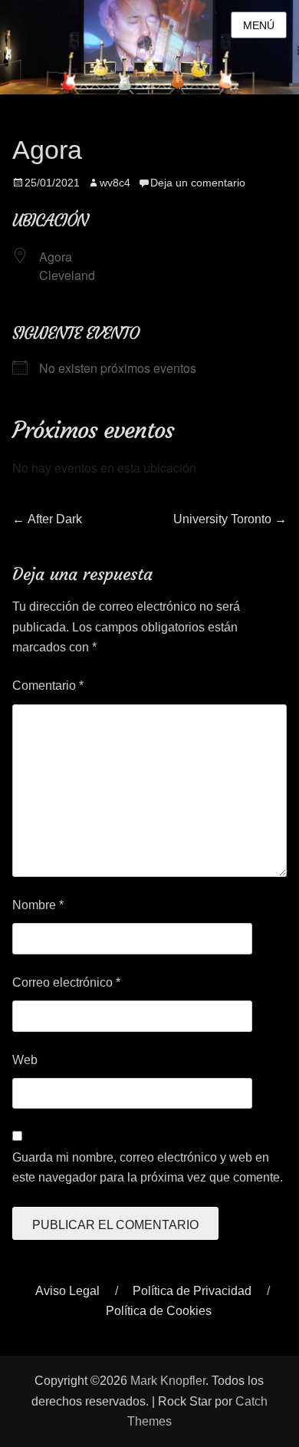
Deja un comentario (197, 182)
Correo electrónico (66, 982)
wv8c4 (115, 182)
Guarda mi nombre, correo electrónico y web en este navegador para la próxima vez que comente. (147, 1167)
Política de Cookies (159, 1310)
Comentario (48, 685)
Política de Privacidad (192, 1290)
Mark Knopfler (167, 1380)
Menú (258, 25)
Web (25, 1059)
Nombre (38, 904)
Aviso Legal (67, 1290)
